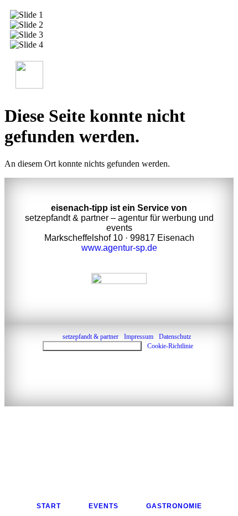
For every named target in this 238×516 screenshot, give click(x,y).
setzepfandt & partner (90, 336)
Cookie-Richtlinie (170, 346)
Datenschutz (175, 336)
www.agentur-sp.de (119, 247)
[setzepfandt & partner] (119, 290)
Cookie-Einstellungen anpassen (92, 346)
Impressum (138, 336)
